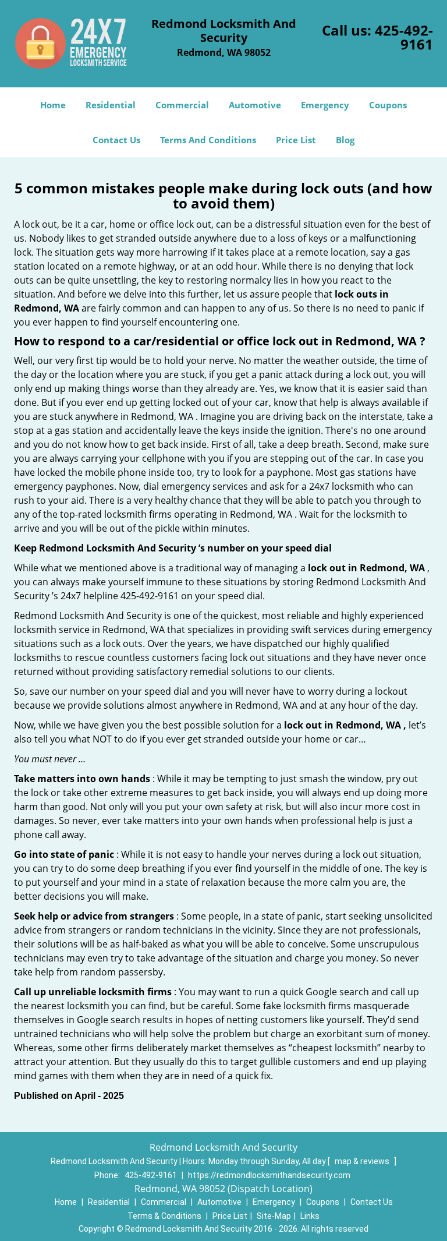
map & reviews (363, 1161)
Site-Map (274, 1216)
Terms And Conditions (208, 140)
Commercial (182, 105)
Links (310, 1216)
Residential (111, 105)
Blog (345, 140)
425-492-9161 (404, 37)
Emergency (325, 105)
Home (53, 105)
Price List (296, 140)
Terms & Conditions (164, 1216)
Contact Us (116, 140)
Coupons (388, 105)
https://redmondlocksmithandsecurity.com (269, 1175)
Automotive (255, 105)
